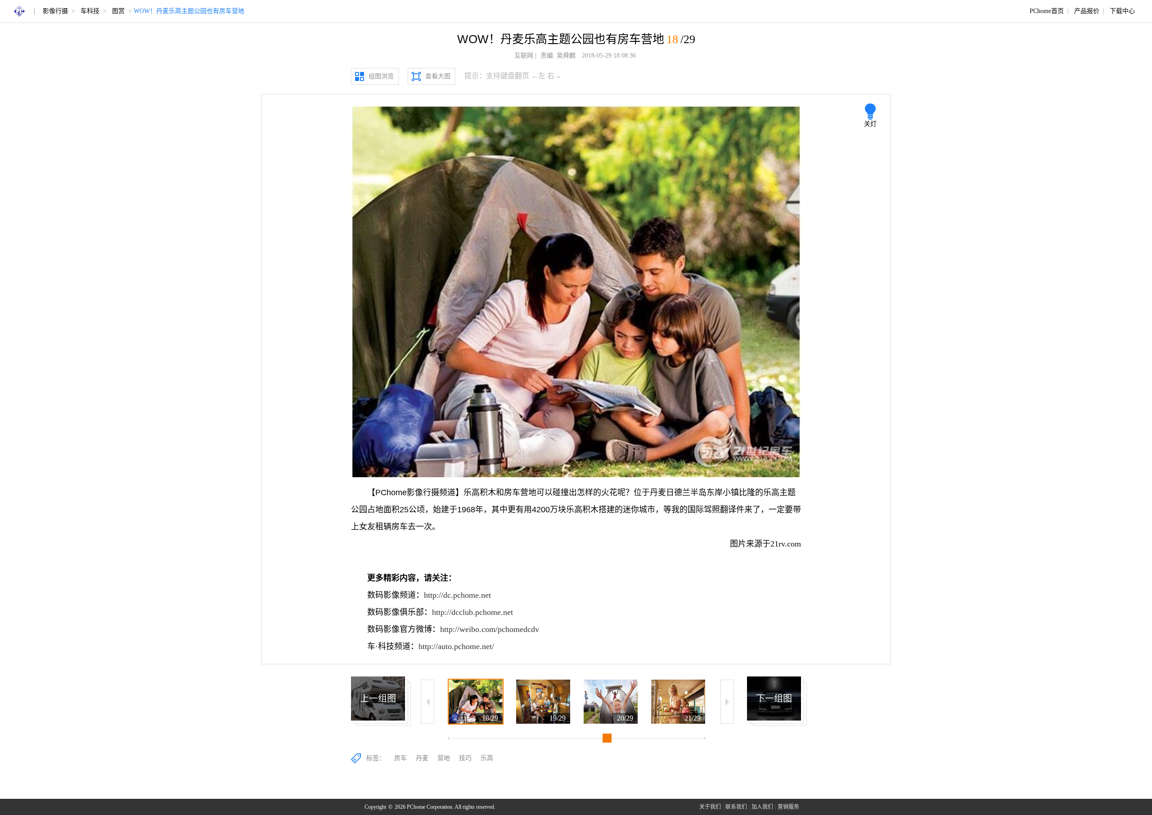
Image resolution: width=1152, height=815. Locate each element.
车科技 (90, 11)
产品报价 (1086, 11)
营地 (443, 758)
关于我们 (710, 807)
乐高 (487, 758)
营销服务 (788, 807)
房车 (400, 758)
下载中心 (1122, 11)
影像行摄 (55, 11)
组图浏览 (381, 76)
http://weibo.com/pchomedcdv (489, 629)
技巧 (465, 758)
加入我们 (762, 807)
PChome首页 (1047, 11)
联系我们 (736, 807)
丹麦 (422, 758)
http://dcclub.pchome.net (472, 612)
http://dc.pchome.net (457, 595)
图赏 (118, 11)
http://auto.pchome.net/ (456, 646)
